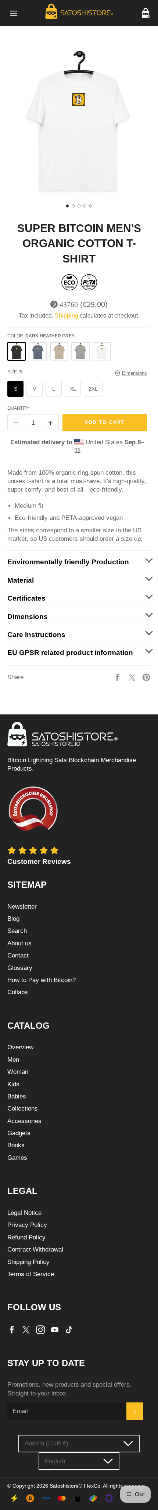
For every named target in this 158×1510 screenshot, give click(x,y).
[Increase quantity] (50, 423)
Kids (13, 1084)
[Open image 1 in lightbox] (79, 123)
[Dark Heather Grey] (16, 351)
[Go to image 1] (67, 205)
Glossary (19, 967)
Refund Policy (26, 1237)
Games (17, 1157)
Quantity (18, 408)
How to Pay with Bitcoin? (41, 980)
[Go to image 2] (73, 205)
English (55, 1461)
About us (19, 943)
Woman (17, 1071)
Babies (16, 1096)
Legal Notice (24, 1212)
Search (17, 930)
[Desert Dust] (59, 351)
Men (13, 1059)
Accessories (24, 1121)
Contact (18, 955)
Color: (41, 335)
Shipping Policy (28, 1262)
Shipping (66, 315)
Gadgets (18, 1133)
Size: (14, 371)
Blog (13, 918)
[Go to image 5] (90, 205)
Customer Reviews (39, 861)
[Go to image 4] (84, 205)
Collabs (17, 992)
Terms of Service (30, 1274)
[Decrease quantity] (16, 423)
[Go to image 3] (79, 205)
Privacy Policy (27, 1224)
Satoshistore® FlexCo (75, 1486)
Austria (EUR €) (46, 1443)
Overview (20, 1047)
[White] (102, 351)
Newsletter (22, 906)
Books (16, 1145)
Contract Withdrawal (35, 1249)
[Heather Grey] (80, 351)
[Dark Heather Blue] (38, 351)
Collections (22, 1108)
